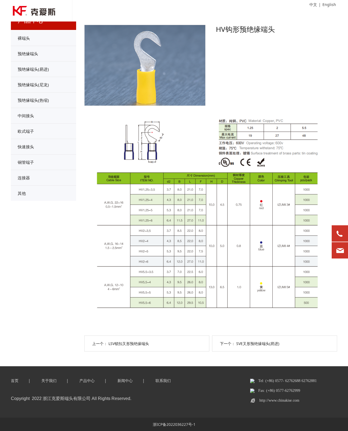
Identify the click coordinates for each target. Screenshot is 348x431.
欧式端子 (26, 131)
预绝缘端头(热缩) (33, 100)
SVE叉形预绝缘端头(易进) (257, 343)
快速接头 (26, 146)
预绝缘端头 (28, 53)
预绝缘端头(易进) (33, 69)
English (329, 4)
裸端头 (24, 38)
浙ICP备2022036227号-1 (174, 424)
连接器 (24, 177)
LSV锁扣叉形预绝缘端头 (128, 343)
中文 (313, 4)
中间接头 (26, 115)
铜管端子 (26, 162)
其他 (22, 193)
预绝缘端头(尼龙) (33, 84)
